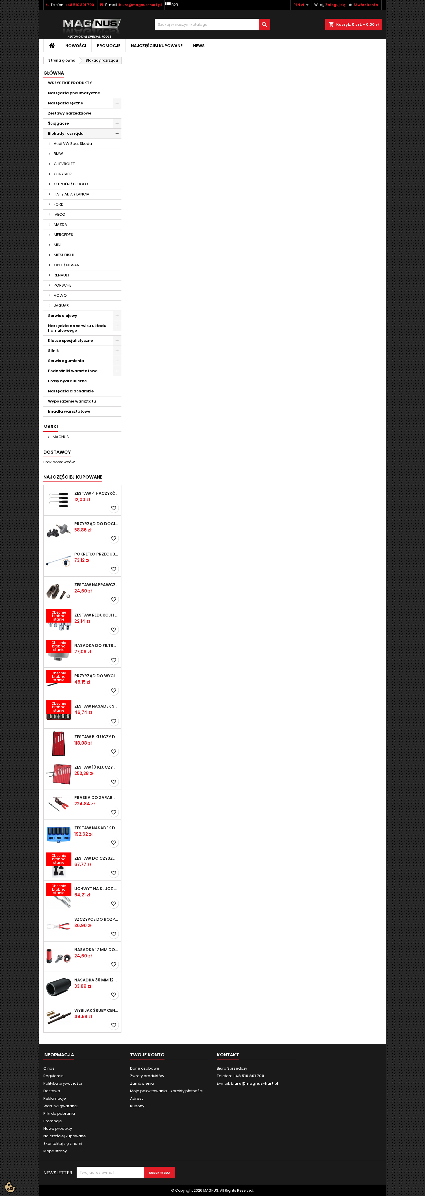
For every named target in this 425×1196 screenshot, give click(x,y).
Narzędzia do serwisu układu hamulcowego (77, 328)
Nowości (75, 46)
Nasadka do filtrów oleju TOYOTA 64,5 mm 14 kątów (96, 645)
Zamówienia (142, 1083)
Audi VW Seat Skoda (73, 143)
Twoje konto (147, 1054)
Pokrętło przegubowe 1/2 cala (96, 554)
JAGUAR (61, 305)
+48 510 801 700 (79, 4)
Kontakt (228, 1054)
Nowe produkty (57, 1128)
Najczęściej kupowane (156, 46)
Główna (53, 73)
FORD (59, 204)
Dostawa (51, 1091)
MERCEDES (63, 234)
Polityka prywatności (62, 1083)
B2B (171, 3)
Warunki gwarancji (60, 1106)
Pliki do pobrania (59, 1113)
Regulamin (53, 1076)
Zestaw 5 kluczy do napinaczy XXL (96, 736)
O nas (48, 1068)
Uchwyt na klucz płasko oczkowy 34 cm (96, 888)
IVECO (59, 214)
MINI (57, 245)
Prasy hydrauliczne (67, 381)
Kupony (137, 1106)
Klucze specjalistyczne (70, 340)
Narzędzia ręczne (65, 103)
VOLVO (60, 295)
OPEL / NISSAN (67, 265)
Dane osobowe (144, 1068)
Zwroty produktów (147, 1076)
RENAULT (61, 275)
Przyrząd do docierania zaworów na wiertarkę (96, 523)
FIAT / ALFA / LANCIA (71, 194)
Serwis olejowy (62, 315)
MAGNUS (60, 437)
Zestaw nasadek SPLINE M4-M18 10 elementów (96, 706)
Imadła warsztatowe (69, 411)
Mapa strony (55, 1151)
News (199, 46)
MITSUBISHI (64, 255)
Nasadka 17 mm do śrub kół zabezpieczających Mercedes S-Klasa (96, 949)
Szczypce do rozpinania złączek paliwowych (96, 919)
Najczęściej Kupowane (72, 477)
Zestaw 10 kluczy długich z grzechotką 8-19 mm (96, 767)
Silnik (53, 350)
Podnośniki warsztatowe (72, 371)
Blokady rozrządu (66, 133)
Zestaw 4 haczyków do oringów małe (96, 493)
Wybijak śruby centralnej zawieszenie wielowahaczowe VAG (96, 1010)
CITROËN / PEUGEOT (72, 184)
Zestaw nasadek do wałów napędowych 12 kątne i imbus (96, 828)
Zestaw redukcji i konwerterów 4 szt (96, 615)
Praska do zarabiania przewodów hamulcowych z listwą (96, 797)
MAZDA (60, 224)
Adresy (136, 1098)
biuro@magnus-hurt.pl (140, 4)
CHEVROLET (64, 164)
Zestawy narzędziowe (69, 113)
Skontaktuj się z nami (62, 1143)
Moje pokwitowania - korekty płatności (166, 1091)
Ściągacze (58, 123)
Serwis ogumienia (66, 360)
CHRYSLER (63, 174)
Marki (50, 426)
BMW (58, 153)
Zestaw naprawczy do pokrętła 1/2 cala (96, 584)
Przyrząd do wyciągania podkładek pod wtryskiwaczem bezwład (96, 675)
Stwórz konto (366, 4)
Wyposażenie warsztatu (72, 401)
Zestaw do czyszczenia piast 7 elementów (96, 858)
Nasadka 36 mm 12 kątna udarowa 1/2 (96, 980)
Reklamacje (54, 1098)
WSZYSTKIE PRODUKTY (70, 83)
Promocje (108, 46)
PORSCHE (62, 285)
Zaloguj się (335, 4)
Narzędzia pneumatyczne (74, 93)
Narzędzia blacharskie (71, 391)
